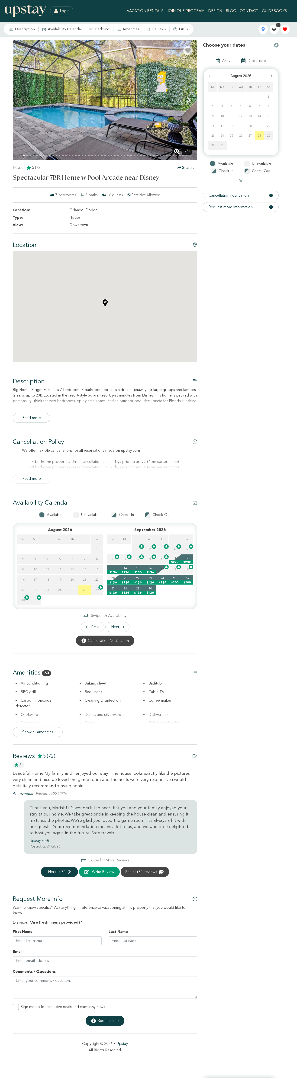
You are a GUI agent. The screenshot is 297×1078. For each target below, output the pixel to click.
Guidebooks (274, 11)
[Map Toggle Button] (263, 29)
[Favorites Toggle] (285, 29)
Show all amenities (37, 732)
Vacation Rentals (145, 11)
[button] (21, 100)
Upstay (122, 1043)
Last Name (118, 931)
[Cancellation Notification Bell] (100, 587)
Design (215, 11)
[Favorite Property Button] (188, 50)
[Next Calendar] (271, 76)
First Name (22, 931)
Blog (231, 11)
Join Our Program (185, 11)
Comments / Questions (34, 971)
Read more (31, 418)
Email (18, 951)
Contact (249, 11)
